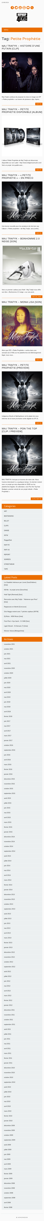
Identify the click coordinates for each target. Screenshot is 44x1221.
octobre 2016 (8, 745)
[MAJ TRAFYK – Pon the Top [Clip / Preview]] (22, 475)
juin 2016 (7, 755)
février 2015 (8, 827)
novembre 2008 (9, 1188)
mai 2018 (7, 707)
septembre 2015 (9, 793)
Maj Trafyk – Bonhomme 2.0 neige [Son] (21, 240)
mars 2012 (7, 995)
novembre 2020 (9, 668)
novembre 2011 (9, 1015)
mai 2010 (7, 1101)
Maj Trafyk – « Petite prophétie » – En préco (17, 176)
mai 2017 (7, 726)
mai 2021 (7, 658)
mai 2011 (7, 1044)
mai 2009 (7, 1159)
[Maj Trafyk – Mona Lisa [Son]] (22, 346)
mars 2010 (7, 1111)
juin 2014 (7, 865)
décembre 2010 (9, 1068)
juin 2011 (7, 1039)
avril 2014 (7, 875)
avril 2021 (7, 663)
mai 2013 (7, 928)
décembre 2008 (9, 1183)
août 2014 (7, 856)
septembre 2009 (9, 1140)
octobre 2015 (8, 788)
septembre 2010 (9, 1082)
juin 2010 (7, 1096)
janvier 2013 (8, 947)
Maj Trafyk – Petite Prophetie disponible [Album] (22, 110)
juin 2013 (7, 923)
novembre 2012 (9, 957)
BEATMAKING (9, 516)
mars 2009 (7, 1169)
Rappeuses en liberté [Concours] (15, 607)
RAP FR (39, 104)
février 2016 (8, 769)
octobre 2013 (8, 904)
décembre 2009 (9, 1125)
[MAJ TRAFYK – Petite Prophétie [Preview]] (22, 411)
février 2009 (8, 1173)
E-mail (28, 7)
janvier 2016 (8, 774)
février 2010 (8, 1116)
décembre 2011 (9, 1010)
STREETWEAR (9, 564)
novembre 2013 (9, 899)
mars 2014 (7, 880)
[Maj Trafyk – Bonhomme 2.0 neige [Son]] (22, 285)
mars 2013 (7, 938)
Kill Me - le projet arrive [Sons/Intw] (16, 590)
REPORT (7, 554)
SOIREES (7, 559)
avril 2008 (7, 1202)
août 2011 (7, 1029)
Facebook (12, 7)
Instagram (24, 7)
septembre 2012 (9, 966)
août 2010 (7, 1087)
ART (5, 511)
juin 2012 (7, 981)
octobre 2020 (8, 673)
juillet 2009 (7, 1149)
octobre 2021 (8, 649)
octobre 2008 (8, 1193)
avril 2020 (7, 692)
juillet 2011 (7, 1034)
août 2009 (7, 1145)
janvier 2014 (8, 889)
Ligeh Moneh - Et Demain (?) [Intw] (16, 626)
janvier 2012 (8, 1005)
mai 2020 (7, 687)
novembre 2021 (9, 644)
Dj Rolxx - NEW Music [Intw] (13, 616)
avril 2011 (7, 1048)
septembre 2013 (9, 909)
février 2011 (8, 1058)
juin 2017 (7, 721)
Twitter (16, 7)
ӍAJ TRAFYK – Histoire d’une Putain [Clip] (21, 47)
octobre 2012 (8, 962)
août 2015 (7, 798)
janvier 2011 (8, 1063)
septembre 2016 (9, 750)
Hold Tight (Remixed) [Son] (13, 594)
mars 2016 (7, 764)
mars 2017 (7, 735)
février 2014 (8, 885)
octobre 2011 (8, 1019)
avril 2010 (7, 1106)
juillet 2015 (7, 803)
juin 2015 (7, 808)
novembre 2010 (9, 1072)
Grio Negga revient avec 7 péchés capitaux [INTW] (21, 611)
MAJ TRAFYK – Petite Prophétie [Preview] (15, 366)
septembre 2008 (9, 1198)
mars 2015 (7, 822)
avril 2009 (7, 1164)
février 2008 (8, 1207)
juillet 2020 (7, 678)
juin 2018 (7, 702)
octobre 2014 (8, 846)
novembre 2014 (9, 841)
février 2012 (8, 1000)
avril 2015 (7, 817)
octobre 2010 (8, 1077)
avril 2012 (7, 991)
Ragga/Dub (8, 540)
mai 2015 (7, 812)
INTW (6, 535)
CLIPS (34, 499)
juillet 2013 (7, 918)
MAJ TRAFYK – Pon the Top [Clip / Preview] (19, 430)
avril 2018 (7, 711)
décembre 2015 (9, 779)
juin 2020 (7, 683)
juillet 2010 (7, 1092)
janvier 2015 (8, 832)
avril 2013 (7, 933)
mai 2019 (7, 697)
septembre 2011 (9, 1024)
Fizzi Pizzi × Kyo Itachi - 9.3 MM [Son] (16, 621)
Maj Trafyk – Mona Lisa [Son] (22, 302)
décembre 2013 (9, 894)
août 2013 (7, 914)
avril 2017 (7, 731)
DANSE (6, 530)
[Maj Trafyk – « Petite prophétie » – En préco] (22, 221)
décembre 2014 (9, 837)
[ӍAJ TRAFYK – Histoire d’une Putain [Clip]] (22, 92)
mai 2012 (7, 986)
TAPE (39, 296)
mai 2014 (7, 870)
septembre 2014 (9, 851)
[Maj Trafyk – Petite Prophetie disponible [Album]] (22, 156)
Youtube (20, 7)
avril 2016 (7, 760)
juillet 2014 (7, 861)
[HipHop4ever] (22, 22)
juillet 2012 (7, 976)
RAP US (7, 550)
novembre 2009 (9, 1130)
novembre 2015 (9, 784)
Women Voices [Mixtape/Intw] (14, 631)
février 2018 (8, 716)
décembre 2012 (9, 952)
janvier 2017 (8, 740)
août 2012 (7, 971)
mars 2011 (7, 1053)
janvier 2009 (8, 1178)
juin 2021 (7, 654)
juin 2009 (7, 1154)
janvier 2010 (8, 1121)
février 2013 (8, 942)
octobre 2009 (8, 1135)
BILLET (6, 521)
